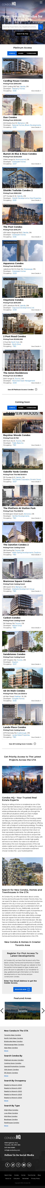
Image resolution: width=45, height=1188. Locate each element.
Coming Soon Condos (12, 1063)
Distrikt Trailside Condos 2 (18, 190)
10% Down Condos (11, 1070)
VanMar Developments (20, 516)
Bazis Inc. (20, 443)
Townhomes (31, 1175)
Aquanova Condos (13, 263)
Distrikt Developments (20, 198)
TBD (14, 346)
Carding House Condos (16, 81)
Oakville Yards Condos (15, 471)
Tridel (14, 443)
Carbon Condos (11, 617)
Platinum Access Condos (14, 1060)
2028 (15, 310)
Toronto (18, 379)
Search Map (8, 1175)
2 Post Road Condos (14, 336)
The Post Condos (12, 227)
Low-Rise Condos (11, 1113)
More (6, 1051)
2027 (15, 164)
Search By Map (22, 34)
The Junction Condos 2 (16, 544)
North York (15, 342)
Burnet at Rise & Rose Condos (20, 154)
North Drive (16, 344)
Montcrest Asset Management (23, 381)
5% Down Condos (11, 1073)
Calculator (17, 1178)
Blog (39, 1175)
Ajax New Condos (11, 1048)
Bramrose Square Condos (17, 581)
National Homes (18, 125)
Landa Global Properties (21, 735)
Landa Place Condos (14, 727)
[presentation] (2, 1010)
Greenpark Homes (19, 162)
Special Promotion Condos (14, 1066)
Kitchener (27, 514)
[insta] (18, 1165)
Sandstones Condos (14, 654)
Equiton (15, 662)
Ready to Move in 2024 (13, 1098)
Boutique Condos (11, 1119)
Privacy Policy (35, 1178)
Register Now (20, 989)
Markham (17, 696)
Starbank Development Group (23, 589)
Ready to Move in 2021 (13, 1088)
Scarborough (21, 733)
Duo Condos (10, 117)
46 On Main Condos (14, 691)
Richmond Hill (21, 160)
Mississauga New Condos (14, 1045)
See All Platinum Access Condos (21, 390)
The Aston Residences (15, 373)
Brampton (21, 123)
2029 (15, 273)
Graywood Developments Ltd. (23, 308)
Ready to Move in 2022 (13, 1091)
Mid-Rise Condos (10, 1116)
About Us (8, 1178)
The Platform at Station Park (19, 508)
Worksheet (25, 1178)
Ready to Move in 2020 (13, 1085)
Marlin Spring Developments (22, 552)
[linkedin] (29, 1165)
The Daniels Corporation (21, 479)
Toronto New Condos (12, 1035)
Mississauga (28, 269)
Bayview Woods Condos (16, 435)
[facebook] (7, 1165)
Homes (23, 1175)
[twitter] (13, 1165)
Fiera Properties (35, 198)
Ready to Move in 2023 (13, 1094)
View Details (35, 91)
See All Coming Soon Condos (20, 744)
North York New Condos (13, 1038)
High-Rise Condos (11, 1110)
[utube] (24, 1165)
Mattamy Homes (18, 89)
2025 (14, 91)
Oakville (22, 86)
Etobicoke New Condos (13, 1041)
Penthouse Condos (11, 1123)
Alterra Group (17, 626)
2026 (14, 701)
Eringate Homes (18, 699)
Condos (16, 1175)
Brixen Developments (33, 125)
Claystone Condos (13, 300)
